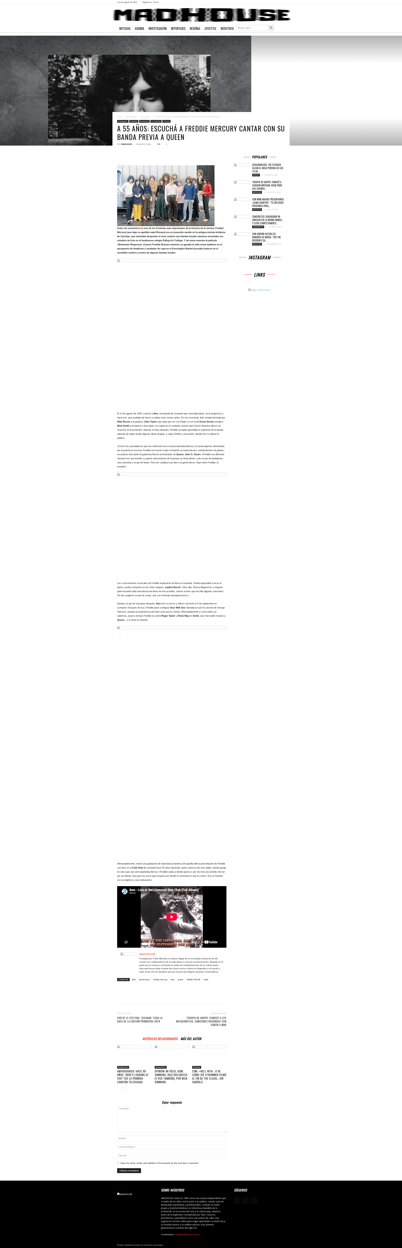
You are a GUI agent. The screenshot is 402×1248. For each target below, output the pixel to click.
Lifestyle (210, 28)
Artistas (257, 192)
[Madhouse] (201, 15)
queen (180, 979)
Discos (256, 175)
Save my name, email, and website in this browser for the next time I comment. (159, 1163)
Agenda (139, 28)
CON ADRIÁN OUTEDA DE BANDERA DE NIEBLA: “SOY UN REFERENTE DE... (266, 237)
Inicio (119, 116)
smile (206, 979)
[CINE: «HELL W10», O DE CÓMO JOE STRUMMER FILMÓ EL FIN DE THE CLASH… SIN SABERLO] (209, 1057)
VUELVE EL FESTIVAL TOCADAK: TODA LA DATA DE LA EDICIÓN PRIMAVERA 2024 (140, 1019)
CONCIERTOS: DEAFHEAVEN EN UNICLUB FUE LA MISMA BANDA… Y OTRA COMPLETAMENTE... (267, 220)
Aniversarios (144, 121)
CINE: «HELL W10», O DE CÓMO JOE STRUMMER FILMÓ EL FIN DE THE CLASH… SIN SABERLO (209, 1076)
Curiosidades (156, 121)
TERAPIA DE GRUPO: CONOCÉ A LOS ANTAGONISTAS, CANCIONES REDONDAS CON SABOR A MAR (201, 1021)
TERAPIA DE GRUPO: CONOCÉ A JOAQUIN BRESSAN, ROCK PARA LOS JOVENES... (267, 185)
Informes (166, 121)
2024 (134, 979)
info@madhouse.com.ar (187, 1234)
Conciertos (258, 227)
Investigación (158, 28)
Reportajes (178, 28)
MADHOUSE (127, 144)
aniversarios (144, 979)
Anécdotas (145, 116)
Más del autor (191, 1038)
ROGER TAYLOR (193, 979)
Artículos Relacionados (159, 1038)
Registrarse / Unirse (150, 2)
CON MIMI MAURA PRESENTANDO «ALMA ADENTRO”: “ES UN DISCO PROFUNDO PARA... (268, 202)
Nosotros (227, 28)
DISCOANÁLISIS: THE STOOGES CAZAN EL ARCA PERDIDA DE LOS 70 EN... (267, 168)
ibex (172, 979)
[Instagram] (277, 2)
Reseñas (195, 28)
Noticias (124, 28)
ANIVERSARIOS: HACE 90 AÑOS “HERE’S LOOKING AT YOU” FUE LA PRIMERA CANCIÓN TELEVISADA (133, 1076)
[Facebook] (272, 2)
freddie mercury (160, 979)
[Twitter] (282, 2)
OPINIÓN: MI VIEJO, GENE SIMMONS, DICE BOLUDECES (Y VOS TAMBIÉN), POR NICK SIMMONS (171, 1076)
